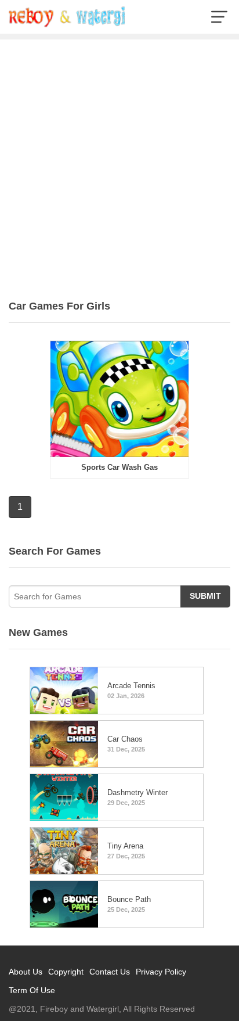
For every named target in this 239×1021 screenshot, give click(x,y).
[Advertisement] (119, 165)
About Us (25, 971)
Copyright (66, 971)
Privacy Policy (161, 971)
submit (205, 596)
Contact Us (109, 971)
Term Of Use (32, 990)
